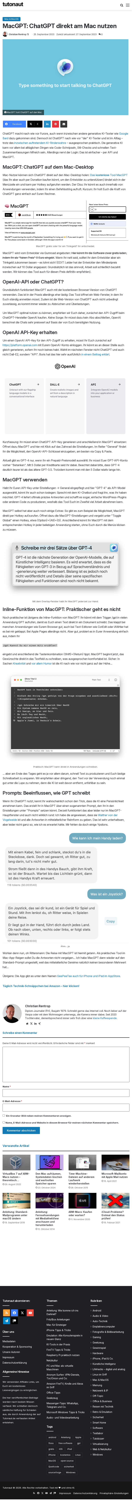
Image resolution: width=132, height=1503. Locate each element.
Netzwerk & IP (100, 1390)
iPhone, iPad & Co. (103, 1358)
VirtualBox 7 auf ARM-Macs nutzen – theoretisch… (16, 1177)
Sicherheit (98, 1417)
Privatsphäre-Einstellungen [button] (114, 1493)
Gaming (97, 1337)
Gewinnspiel (99, 1348)
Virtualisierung (100, 1444)
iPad (69, 1449)
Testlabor (98, 1433)
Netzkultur (52, 1360)
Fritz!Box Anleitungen (58, 1319)
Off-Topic (98, 1396)
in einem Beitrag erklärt (95, 354)
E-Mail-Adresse (12, 1101)
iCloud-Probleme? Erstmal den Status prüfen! (113, 1215)
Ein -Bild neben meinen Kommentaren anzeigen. (39, 1115)
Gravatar (15, 1115)
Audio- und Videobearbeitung (63, 1417)
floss (51, 1443)
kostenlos (65, 1455)
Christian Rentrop (17, 34)
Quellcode (53, 1466)
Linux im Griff (100, 1374)
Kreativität (19, 663)
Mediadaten (9, 1341)
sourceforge (54, 1472)
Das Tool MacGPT (109, 175)
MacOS (52, 1460)
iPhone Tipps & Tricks (59, 1330)
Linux (78, 1455)
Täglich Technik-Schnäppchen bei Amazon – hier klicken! (41, 986)
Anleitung (65, 1437)
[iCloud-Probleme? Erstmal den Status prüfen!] (115, 1201)
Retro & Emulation (102, 1412)
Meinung (97, 1385)
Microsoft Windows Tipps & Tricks (66, 1412)
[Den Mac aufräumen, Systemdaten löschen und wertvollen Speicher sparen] (49, 1162)
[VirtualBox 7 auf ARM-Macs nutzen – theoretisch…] (16, 1162)
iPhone (52, 1455)
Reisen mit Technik (103, 1406)
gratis (51, 1449)
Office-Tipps (53, 1392)
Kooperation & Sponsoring (17, 1346)
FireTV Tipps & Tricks (58, 1349)
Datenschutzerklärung (15, 1362)
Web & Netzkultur (102, 1449)
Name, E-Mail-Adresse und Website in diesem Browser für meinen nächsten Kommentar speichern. (62, 1122)
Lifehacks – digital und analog (109, 1369)
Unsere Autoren (11, 1352)
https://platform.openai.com (20, 345)
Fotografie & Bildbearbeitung (108, 1332)
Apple (78, 1437)
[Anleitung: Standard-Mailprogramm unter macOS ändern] (16, 1201)
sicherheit (69, 1466)
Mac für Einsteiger (57, 1324)
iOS (61, 1449)
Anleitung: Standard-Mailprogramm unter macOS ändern (15, 1215)
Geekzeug (52, 1398)
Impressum (8, 1357)
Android (97, 1310)
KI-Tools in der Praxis (58, 1344)
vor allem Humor (41, 663)
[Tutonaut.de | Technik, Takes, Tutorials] (13, 5)
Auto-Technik (100, 1321)
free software (65, 1443)
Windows (70, 1472)
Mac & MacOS (11, 19)
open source (67, 1460)
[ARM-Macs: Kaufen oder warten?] (82, 1201)
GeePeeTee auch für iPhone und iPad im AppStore (88, 976)
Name (7, 1086)
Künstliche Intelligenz (104, 1364)
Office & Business (102, 1401)
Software (98, 1428)
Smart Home (99, 1422)
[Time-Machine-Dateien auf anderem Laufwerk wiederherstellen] (82, 1162)
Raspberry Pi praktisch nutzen (63, 1355)
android (52, 1437)
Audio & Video (100, 1316)
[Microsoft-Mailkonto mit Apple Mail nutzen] (115, 1162)
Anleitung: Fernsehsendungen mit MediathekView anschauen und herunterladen (47, 1218)
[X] (31, 1024)
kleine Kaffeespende (105, 1018)
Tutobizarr (98, 1438)
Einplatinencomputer (104, 1326)
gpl (78, 1443)
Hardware (98, 1353)
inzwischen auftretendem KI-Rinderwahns (40, 143)
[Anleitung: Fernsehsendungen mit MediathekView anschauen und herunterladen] (49, 1201)
